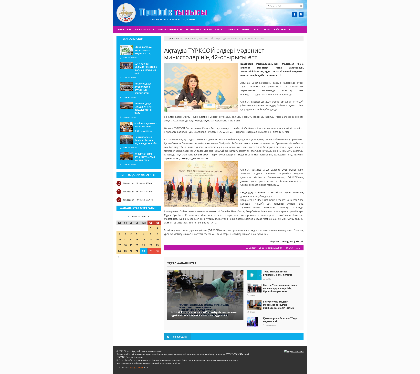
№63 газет (128, 191)
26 (131, 251)
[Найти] (300, 5)
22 (150, 245)
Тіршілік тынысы (161, 13)
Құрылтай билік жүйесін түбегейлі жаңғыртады (145, 157)
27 (137, 251)
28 (143, 251)
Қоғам (208, 29)
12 (131, 239)
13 (137, 239)
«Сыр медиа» (136, 367)
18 (125, 245)
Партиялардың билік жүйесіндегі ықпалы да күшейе (146, 140)
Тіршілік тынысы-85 (170, 29)
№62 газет (128, 199)
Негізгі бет (124, 29)
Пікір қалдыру (178, 336)
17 (119, 245)
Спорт (266, 29)
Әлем (245, 29)
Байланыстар (282, 29)
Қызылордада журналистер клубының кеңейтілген (143, 88)
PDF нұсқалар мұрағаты (137, 175)
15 (150, 239)
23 (157, 245)
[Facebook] (294, 14)
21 (143, 245)
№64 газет (128, 183)
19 (131, 245)
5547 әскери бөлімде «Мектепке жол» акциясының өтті (146, 68)
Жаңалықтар (143, 29)
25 (125, 251)
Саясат (219, 29)
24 (119, 251)
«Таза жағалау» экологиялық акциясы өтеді (143, 50)
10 (119, 239)
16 (157, 239)
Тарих (256, 29)
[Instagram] (301, 14)
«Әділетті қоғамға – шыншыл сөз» (146, 125)
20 (137, 245)
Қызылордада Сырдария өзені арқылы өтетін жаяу (144, 108)
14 (143, 239)
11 (125, 239)
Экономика (193, 29)
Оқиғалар (233, 29)
